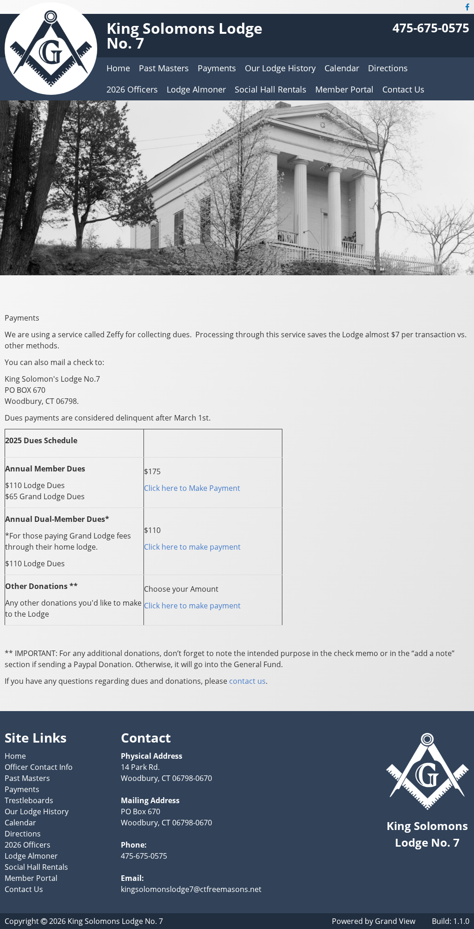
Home (118, 68)
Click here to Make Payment (192, 488)
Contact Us (403, 89)
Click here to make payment (192, 547)
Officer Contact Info (39, 767)
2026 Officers (132, 89)
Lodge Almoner (196, 89)
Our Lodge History (280, 68)
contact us (247, 681)
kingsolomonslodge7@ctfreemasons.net (191, 889)
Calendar (341, 68)
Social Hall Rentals (270, 89)
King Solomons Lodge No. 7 (184, 35)
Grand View (395, 921)
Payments (217, 68)
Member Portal (344, 89)
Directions (388, 68)
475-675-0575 (431, 28)
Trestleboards (29, 800)
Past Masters (164, 68)
